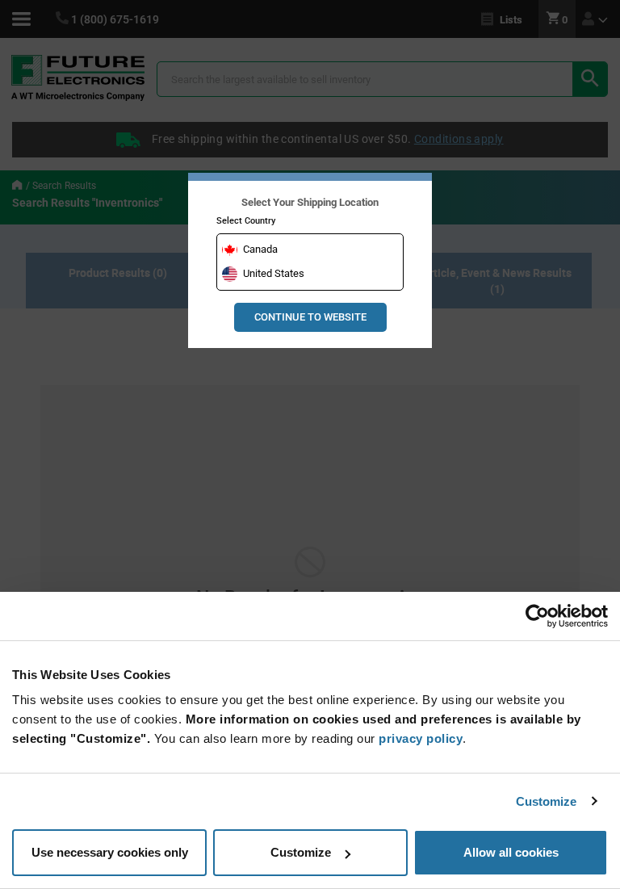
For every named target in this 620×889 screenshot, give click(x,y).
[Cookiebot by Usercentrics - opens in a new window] (537, 616)
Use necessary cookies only (109, 852)
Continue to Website (310, 317)
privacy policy (421, 738)
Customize (546, 801)
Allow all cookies (511, 852)
